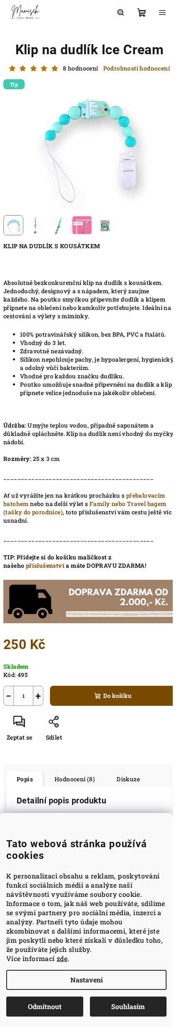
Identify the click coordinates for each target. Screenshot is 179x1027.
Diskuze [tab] (128, 779)
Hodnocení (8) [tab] (75, 779)
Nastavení (86, 979)
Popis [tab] (25, 779)
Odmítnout (45, 1006)
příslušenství (45, 565)
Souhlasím (128, 1006)
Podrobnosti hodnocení (136, 68)
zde (62, 958)
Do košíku (117, 696)
